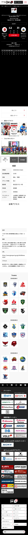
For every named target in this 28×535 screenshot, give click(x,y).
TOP (2, 6)
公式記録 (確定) (14, 35)
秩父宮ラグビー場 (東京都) (14, 20)
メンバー (14, 160)
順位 (3, 508)
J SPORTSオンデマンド (14, 46)
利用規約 (16, 524)
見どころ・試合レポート (7, 515)
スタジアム (17, 518)
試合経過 (22, 160)
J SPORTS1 (9, 44)
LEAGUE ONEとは (5, 521)
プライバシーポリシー (6, 524)
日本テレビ (17, 44)
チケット (20, 2)
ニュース (16, 512)
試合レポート (14, 115)
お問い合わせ (4, 527)
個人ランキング (18, 508)
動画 (3, 518)
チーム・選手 (4, 512)
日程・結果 (17, 505)
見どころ (14, 110)
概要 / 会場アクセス (5, 159)
